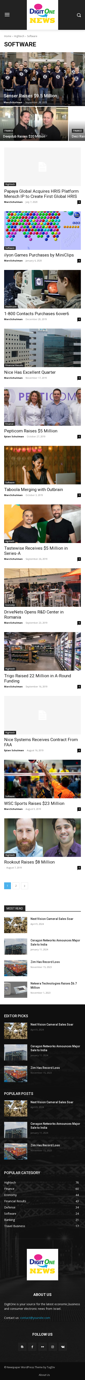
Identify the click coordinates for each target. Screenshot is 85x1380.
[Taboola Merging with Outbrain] (42, 465)
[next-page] (24, 885)
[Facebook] (32, 1347)
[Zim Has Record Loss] (15, 968)
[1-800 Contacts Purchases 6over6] (42, 289)
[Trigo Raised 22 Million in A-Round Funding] (42, 651)
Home (7, 36)
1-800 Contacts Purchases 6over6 (36, 313)
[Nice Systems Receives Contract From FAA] (42, 715)
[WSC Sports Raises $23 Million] (42, 779)
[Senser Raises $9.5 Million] (42, 79)
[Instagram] (53, 1347)
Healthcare (11, 306)
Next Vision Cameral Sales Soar (52, 918)
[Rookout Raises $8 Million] (42, 837)
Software (9, 248)
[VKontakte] (63, 1347)
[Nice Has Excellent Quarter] (42, 348)
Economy (10, 605)
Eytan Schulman (14, 436)
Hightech (19, 36)
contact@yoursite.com (35, 1318)
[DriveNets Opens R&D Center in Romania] (42, 587)
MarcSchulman (13, 201)
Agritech (9, 541)
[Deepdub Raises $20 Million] (34, 124)
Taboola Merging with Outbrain (33, 489)
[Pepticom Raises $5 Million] (42, 406)
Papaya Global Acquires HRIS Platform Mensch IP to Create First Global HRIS (41, 194)
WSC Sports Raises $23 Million (34, 803)
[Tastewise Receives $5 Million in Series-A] (42, 523)
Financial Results (14, 365)
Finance (9, 90)
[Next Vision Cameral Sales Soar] (15, 925)
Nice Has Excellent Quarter (30, 372)
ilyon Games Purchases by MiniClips (39, 255)
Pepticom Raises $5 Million (30, 430)
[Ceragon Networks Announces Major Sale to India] (15, 947)
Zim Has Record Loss (45, 962)
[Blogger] (22, 1347)
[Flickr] (42, 1347)
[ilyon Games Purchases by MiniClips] (42, 230)
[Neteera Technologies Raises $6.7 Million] (15, 990)
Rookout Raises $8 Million (29, 862)
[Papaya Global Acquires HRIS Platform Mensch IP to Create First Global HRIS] (42, 167)
